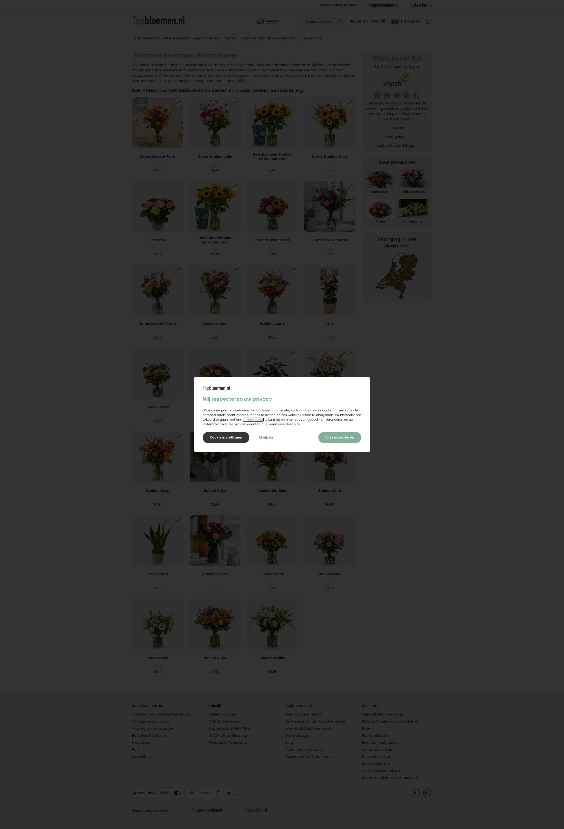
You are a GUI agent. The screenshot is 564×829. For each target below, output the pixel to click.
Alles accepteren (339, 437)
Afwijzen (266, 437)
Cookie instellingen (226, 437)
